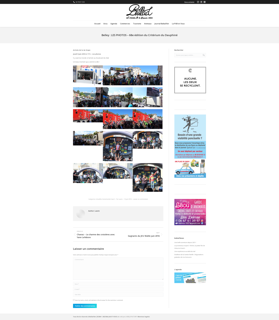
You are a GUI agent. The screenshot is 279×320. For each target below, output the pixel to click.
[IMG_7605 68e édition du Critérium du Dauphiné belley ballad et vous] (147, 177)
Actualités (99, 199)
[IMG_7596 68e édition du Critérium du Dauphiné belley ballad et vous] (118, 146)
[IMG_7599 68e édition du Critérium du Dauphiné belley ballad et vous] (88, 173)
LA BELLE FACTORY (131, 317)
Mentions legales (144, 317)
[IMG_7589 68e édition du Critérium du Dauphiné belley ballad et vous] (147, 97)
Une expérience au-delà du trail (184, 251)
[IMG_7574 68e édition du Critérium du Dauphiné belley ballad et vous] (88, 75)
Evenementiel (106, 199)
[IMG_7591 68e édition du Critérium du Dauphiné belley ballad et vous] (88, 115)
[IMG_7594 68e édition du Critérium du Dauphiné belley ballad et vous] (88, 138)
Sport (113, 199)
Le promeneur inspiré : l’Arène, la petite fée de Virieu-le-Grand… (189, 247)
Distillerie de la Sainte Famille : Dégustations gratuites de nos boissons (188, 256)
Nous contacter (189, 2)
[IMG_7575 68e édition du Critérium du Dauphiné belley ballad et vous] (118, 75)
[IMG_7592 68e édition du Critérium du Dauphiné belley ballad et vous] (118, 119)
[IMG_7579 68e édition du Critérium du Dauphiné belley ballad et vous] (147, 75)
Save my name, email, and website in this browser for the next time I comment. (99, 300)
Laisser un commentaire (140, 199)
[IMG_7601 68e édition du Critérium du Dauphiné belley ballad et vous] (118, 171)
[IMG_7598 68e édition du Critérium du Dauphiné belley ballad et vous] (147, 140)
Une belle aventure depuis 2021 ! (185, 242)
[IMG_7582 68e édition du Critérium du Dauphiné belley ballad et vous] (118, 97)
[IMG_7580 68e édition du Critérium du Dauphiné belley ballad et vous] (88, 97)
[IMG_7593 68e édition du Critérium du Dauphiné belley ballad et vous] (147, 119)
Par (119, 199)
